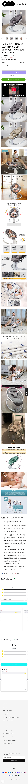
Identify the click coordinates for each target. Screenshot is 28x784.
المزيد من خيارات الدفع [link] (14, 75)
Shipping (3, 59)
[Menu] (25, 4)
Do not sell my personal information (11, 717)
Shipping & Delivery (7, 730)
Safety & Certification (8, 720)
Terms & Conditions (7, 710)
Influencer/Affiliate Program (9, 740)
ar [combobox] (16, 578)
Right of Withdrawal (7, 743)
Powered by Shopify (16, 779)
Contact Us (5, 747)
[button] (8, 55)
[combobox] (26, 599)
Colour (3, 62)
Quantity (22, 62)
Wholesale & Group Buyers (9, 736)
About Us (5, 707)
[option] (7, 39)
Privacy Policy (6, 714)
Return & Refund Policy (8, 733)
